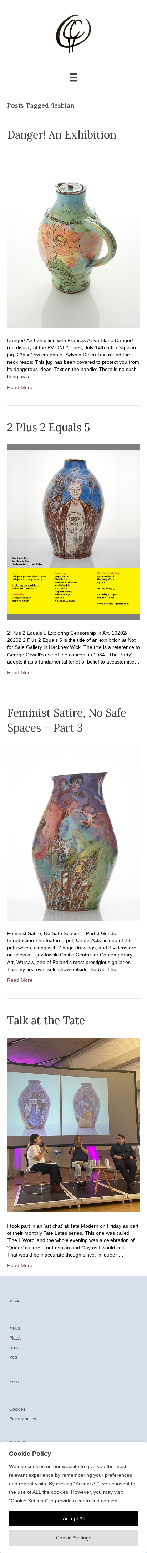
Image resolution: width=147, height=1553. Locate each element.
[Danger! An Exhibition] (73, 239)
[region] (73, 1497)
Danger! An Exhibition (61, 134)
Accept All (74, 1518)
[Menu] (73, 77)
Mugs (14, 1328)
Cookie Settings (73, 1538)
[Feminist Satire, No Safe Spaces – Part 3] (73, 832)
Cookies (17, 1409)
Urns (14, 1347)
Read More (19, 387)
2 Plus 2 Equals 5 (48, 427)
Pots (13, 1357)
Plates (15, 1338)
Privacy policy (22, 1419)
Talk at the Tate (46, 1020)
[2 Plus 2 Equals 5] (73, 532)
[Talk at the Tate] (73, 1124)
